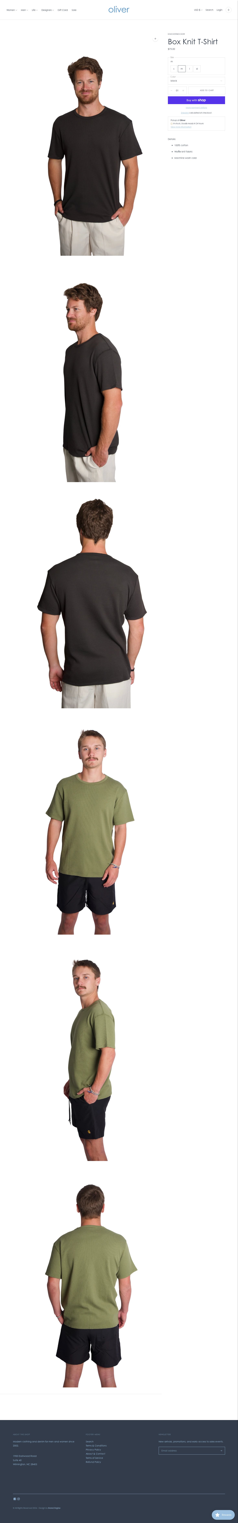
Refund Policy (93, 1462)
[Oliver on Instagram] (18, 1499)
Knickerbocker (176, 34)
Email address (168, 1446)
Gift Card (63, 10)
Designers (46, 10)
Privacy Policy (93, 1449)
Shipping (185, 113)
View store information (181, 127)
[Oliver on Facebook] (15, 1499)
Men (23, 10)
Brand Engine (54, 1508)
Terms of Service (94, 1458)
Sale (74, 10)
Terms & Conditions (96, 1445)
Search (209, 9)
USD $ (197, 9)
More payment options (196, 107)
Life (33, 10)
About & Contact (95, 1453)
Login (219, 9)
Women (10, 10)
